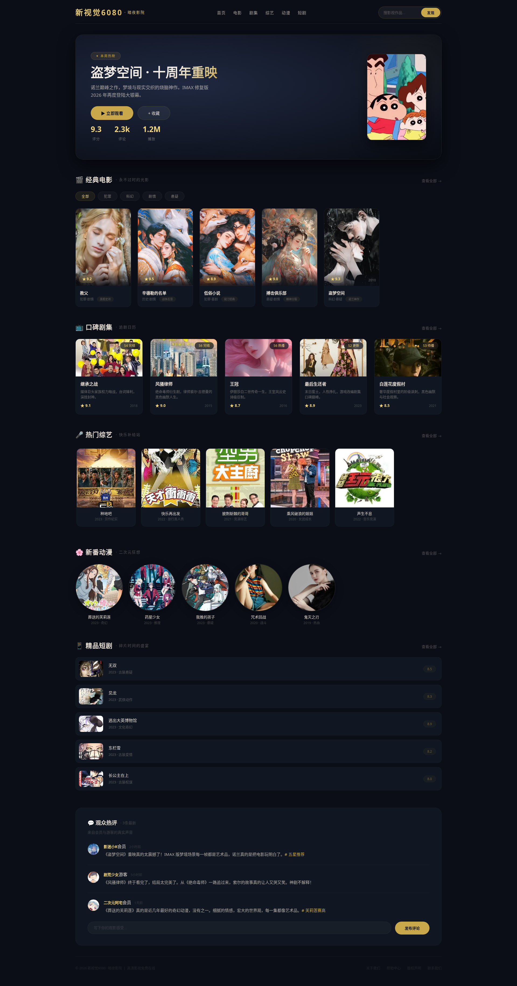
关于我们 (373, 968)
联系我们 (435, 968)
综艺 (270, 12)
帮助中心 (394, 968)
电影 (237, 12)
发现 (430, 13)
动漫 (286, 12)
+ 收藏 (154, 113)
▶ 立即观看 (112, 113)
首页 (221, 12)
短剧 (302, 12)
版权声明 (414, 968)
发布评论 (412, 928)
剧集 (253, 12)
